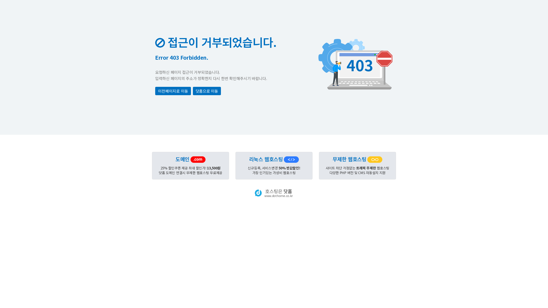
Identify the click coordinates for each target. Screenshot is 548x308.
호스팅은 (278, 193)
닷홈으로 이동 (207, 91)
